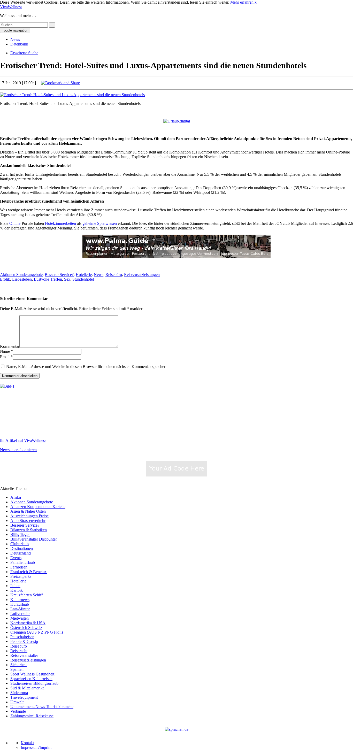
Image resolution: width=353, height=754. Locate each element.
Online (14, 223)
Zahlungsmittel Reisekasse (31, 716)
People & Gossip (24, 641)
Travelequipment (24, 697)
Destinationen (21, 548)
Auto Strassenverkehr (27, 520)
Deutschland (20, 553)
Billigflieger (20, 534)
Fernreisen (18, 567)
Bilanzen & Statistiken (28, 530)
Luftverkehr (20, 613)
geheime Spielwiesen (99, 223)
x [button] (256, 2)
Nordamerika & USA (27, 623)
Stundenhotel (83, 279)
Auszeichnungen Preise (29, 516)
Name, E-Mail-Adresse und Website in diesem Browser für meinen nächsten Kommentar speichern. (87, 366)
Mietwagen (19, 618)
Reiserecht (18, 651)
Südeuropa (19, 692)
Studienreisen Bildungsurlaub (34, 683)
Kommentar (9, 346)
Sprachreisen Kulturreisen (31, 678)
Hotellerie (84, 274)
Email (5, 357)
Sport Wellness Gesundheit (32, 674)
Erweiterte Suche (24, 53)
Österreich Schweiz (26, 627)
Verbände (18, 711)
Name (5, 351)
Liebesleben (22, 279)
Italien (15, 585)
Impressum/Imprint (36, 747)
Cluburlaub (19, 544)
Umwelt (17, 702)
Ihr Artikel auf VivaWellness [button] (23, 440)
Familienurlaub (22, 562)
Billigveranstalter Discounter (33, 539)
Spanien (17, 669)
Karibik (16, 590)
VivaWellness (11, 7)
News (15, 39)
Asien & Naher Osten (28, 511)
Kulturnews (19, 599)
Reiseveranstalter (24, 655)
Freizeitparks (20, 576)
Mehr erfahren (242, 2)
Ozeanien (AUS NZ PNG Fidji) (36, 632)
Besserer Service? (59, 274)
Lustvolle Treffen (48, 279)
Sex (67, 279)
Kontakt (27, 743)
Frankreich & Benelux (28, 572)
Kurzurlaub (19, 604)
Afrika (15, 497)
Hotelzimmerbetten (60, 223)
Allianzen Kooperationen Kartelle (37, 506)
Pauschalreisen (22, 637)
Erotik (5, 279)
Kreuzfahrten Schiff (26, 595)
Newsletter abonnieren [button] (18, 450)
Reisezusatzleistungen (142, 274)
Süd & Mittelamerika (27, 688)
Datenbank (19, 44)
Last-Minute (20, 609)
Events (15, 558)
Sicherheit (18, 665)
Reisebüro (113, 274)
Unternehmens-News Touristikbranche (41, 706)
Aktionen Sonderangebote (21, 274)
